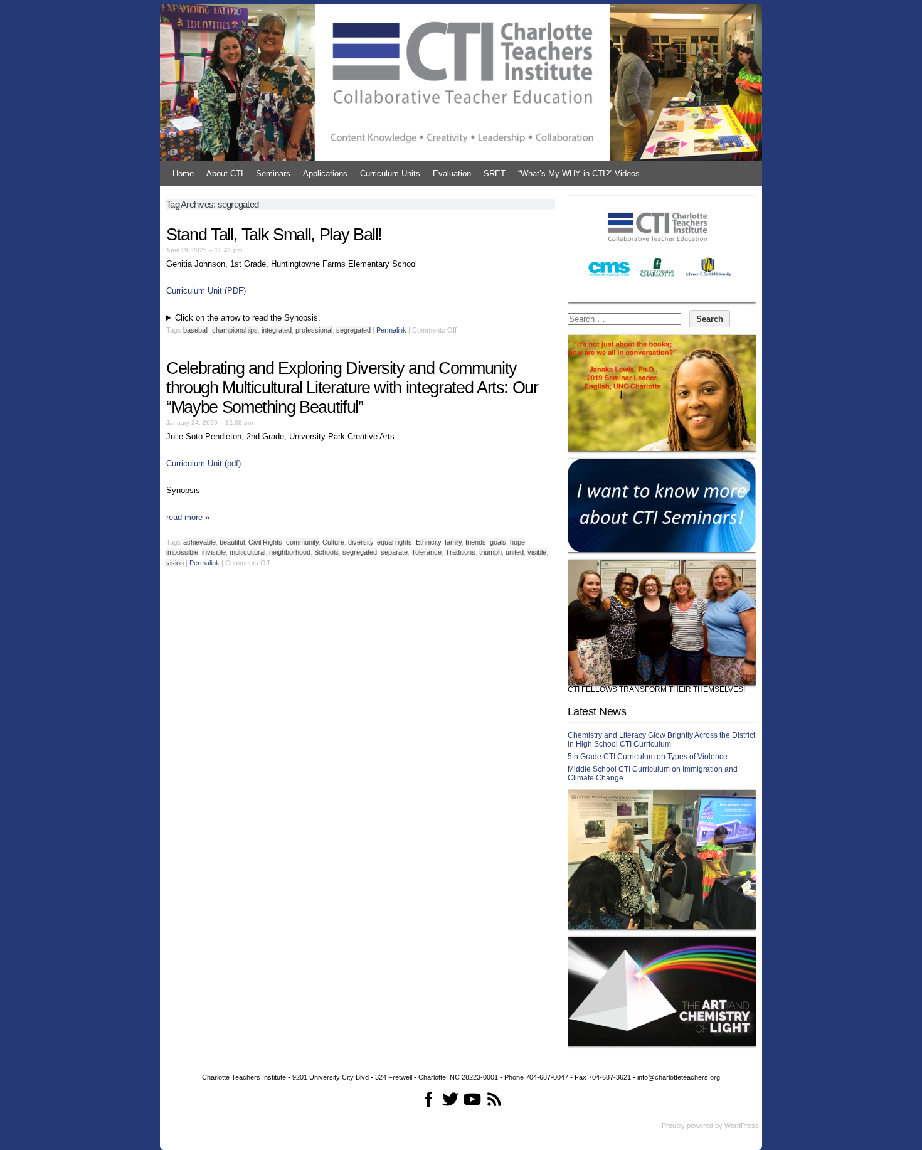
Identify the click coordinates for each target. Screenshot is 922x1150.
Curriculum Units (390, 173)
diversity (360, 542)
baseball (195, 330)
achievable (199, 542)
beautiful (232, 542)
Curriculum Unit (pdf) (203, 463)
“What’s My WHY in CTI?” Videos (579, 173)
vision (175, 563)
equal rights (394, 542)
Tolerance (426, 552)
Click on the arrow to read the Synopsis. (248, 317)
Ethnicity (428, 542)
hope (517, 542)
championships (235, 330)
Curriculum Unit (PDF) (206, 290)
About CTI (224, 173)
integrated (277, 330)
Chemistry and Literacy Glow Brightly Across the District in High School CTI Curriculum (661, 739)
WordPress (741, 1125)
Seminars (273, 173)
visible (536, 552)
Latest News (597, 711)
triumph (490, 552)
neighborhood (289, 552)
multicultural (247, 552)
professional (313, 330)
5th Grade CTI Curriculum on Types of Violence (648, 756)
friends (475, 542)
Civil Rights (265, 542)
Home (183, 173)
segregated (353, 330)
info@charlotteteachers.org (678, 1077)
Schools (326, 552)
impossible (182, 552)
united (515, 552)
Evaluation (452, 173)
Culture (333, 542)
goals (498, 542)
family (453, 542)
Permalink (391, 330)
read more (187, 517)
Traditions (460, 552)
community (302, 542)
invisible (214, 552)
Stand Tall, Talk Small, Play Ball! (274, 234)
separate (394, 552)
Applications (325, 173)
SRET (495, 173)
